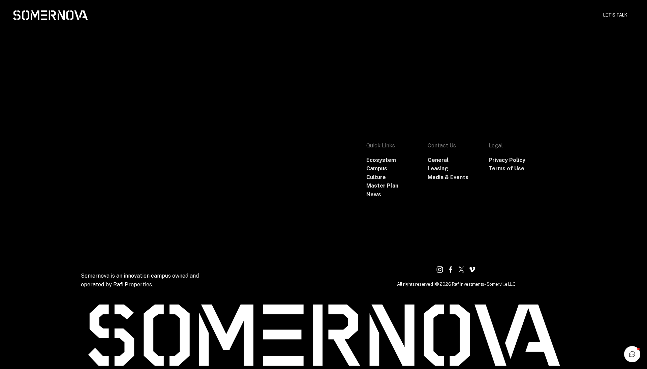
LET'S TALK (615, 15)
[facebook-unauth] (450, 269)
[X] (461, 269)
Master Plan (504, 15)
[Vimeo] (472, 269)
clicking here (187, 89)
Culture (470, 15)
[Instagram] (439, 269)
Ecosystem (438, 15)
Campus (404, 15)
